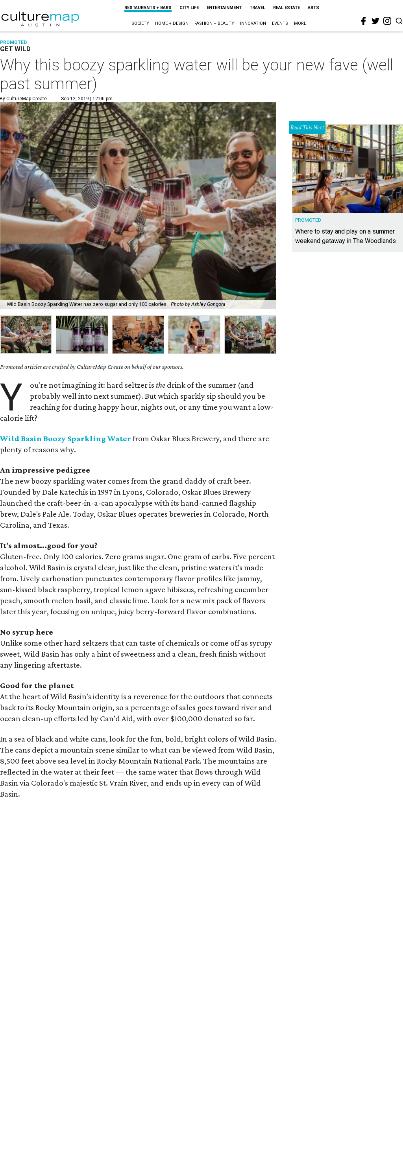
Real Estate (286, 7)
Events (280, 23)
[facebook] (364, 21)
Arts (313, 7)
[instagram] (387, 21)
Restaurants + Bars (148, 7)
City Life (189, 7)
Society (140, 23)
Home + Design (172, 23)
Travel (257, 7)
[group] (26, 334)
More (300, 23)
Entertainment (224, 7)
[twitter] (375, 21)
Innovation (253, 23)
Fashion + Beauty (214, 23)
